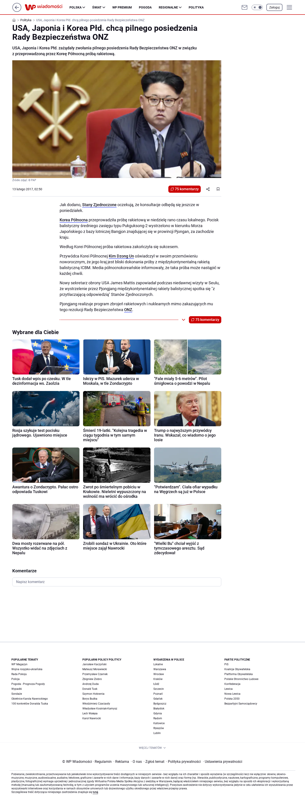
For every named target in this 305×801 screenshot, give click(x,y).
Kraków (158, 679)
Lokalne (158, 664)
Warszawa (159, 669)
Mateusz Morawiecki (94, 669)
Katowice (159, 723)
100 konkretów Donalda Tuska (29, 703)
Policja (15, 679)
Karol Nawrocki (91, 718)
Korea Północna (74, 220)
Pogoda (145, 7)
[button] (257, 7)
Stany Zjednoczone (99, 204)
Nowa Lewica (232, 693)
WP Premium (122, 7)
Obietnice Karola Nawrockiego (29, 698)
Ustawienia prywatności (222, 761)
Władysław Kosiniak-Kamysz (99, 708)
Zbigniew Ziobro (92, 679)
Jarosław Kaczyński (94, 664)
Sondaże (16, 693)
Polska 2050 (232, 698)
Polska (75, 7)
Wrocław (158, 674)
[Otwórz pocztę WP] (244, 7)
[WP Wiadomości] (47, 7)
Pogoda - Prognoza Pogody (28, 684)
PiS (226, 664)
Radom (157, 718)
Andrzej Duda (90, 684)
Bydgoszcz (159, 703)
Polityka (196, 7)
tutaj (95, 792)
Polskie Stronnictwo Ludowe (241, 679)
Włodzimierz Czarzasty (96, 703)
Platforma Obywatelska (238, 674)
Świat (97, 7)
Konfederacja (232, 684)
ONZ (128, 309)
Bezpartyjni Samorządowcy (240, 703)
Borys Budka (89, 698)
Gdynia (157, 713)
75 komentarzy (187, 189)
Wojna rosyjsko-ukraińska (26, 669)
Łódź (156, 684)
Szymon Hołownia (93, 693)
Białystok (158, 708)
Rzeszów (158, 728)
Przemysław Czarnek (95, 674)
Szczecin (158, 688)
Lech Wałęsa (90, 713)
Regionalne (168, 7)
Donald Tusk (89, 688)
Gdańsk (158, 698)
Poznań (158, 693)
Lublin (157, 733)
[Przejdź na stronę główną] (16, 10)
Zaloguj (274, 7)
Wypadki (16, 688)
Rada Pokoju (19, 674)
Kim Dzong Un (121, 256)
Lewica (228, 688)
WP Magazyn (19, 664)
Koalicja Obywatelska (237, 669)
